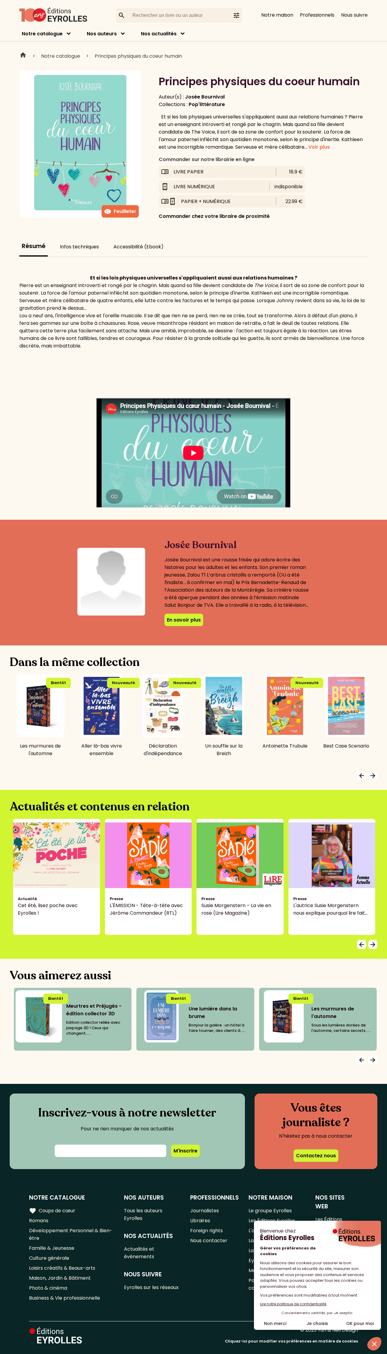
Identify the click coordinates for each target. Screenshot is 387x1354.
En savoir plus (184, 619)
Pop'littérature (207, 104)
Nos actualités (159, 33)
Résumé (33, 246)
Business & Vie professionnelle (64, 1297)
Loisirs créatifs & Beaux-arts (62, 1268)
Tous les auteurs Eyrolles (143, 1214)
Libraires (200, 1220)
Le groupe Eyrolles (270, 1210)
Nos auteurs (102, 33)
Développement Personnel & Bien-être (70, 1234)
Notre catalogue (42, 33)
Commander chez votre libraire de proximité (214, 216)
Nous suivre (354, 14)
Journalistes (204, 1210)
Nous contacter (208, 1240)
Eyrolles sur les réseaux (151, 1287)
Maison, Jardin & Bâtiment (60, 1278)
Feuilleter (120, 211)
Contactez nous (316, 1155)
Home (23, 55)
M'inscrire (185, 1150)
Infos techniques (79, 246)
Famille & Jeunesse (51, 1248)
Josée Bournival (205, 96)
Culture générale (49, 1258)
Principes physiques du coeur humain (138, 56)
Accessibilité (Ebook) (138, 246)
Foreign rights (206, 1230)
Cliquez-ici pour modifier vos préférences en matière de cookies (291, 1341)
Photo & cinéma (48, 1288)
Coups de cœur (52, 1210)
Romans (38, 1220)
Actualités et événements (139, 1253)
